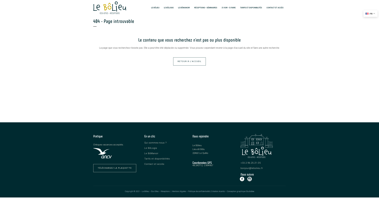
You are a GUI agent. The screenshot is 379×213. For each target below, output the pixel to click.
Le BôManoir (151, 153)
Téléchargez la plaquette (115, 168)
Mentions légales (179, 191)
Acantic (222, 191)
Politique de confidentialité (199, 191)
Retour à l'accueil (189, 61)
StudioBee (250, 191)
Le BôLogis (150, 148)
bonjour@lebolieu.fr (252, 168)
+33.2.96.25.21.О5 (251, 163)
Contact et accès (154, 164)
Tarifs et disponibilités (157, 158)
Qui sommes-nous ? (155, 142)
